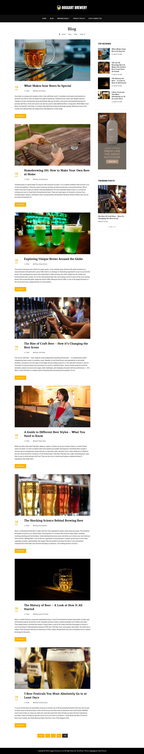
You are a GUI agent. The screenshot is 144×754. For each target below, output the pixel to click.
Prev (41, 736)
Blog (52, 18)
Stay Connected (95, 18)
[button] (109, 226)
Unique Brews (43, 264)
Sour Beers (42, 91)
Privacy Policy (79, 18)
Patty (27, 91)
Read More (20, 116)
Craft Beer (42, 352)
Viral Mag (93, 751)
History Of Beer (43, 614)
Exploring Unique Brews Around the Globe (53, 259)
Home (44, 18)
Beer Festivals (39, 702)
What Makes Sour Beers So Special (47, 85)
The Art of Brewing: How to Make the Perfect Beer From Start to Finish (119, 67)
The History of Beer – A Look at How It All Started (119, 81)
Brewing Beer (62, 18)
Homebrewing (43, 179)
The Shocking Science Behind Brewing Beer (53, 520)
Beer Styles (38, 441)
